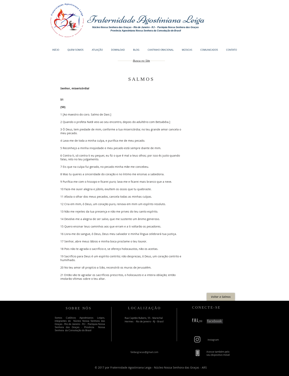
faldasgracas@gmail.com (144, 352)
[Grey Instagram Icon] (197, 339)
